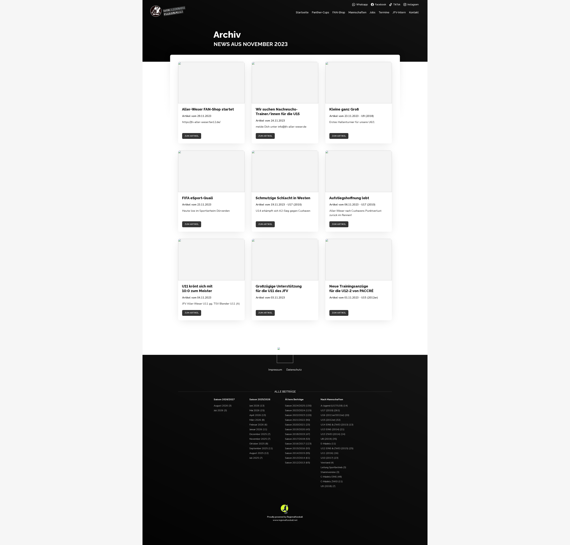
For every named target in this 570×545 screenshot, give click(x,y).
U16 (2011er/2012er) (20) (335, 415)
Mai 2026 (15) (257, 410)
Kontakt (414, 12)
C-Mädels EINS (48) (331, 476)
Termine (384, 12)
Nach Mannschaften (332, 399)
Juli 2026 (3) (220, 410)
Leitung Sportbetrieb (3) (333, 467)
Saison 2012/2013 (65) (297, 462)
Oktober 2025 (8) (258, 443)
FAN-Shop (338, 12)
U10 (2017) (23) (329, 458)
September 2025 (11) (261, 448)
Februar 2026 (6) (258, 424)
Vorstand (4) (327, 462)
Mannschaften (357, 12)
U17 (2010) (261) (330, 410)
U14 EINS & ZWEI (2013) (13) (337, 424)
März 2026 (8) (257, 420)
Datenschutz (294, 369)
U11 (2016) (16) (329, 453)
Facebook (380, 4)
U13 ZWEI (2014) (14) (333, 434)
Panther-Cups (320, 12)
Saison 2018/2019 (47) (297, 434)
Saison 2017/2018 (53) (297, 439)
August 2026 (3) (223, 405)
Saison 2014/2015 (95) (297, 453)
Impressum (275, 369)
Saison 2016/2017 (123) (298, 443)
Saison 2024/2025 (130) (298, 405)
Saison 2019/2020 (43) (297, 429)
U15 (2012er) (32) (331, 420)
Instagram (413, 4)
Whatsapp (362, 4)
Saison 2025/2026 (259, 399)
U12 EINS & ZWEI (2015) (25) (337, 448)
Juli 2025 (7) (256, 458)
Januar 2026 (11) (258, 429)
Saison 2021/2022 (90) (297, 420)
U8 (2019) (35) (329, 439)
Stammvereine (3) (330, 472)
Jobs (372, 12)
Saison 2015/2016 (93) (297, 448)
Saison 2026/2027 (224, 399)
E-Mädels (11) (328, 443)
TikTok (396, 4)
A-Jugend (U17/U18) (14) (334, 405)
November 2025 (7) (259, 439)
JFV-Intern (399, 12)
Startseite (302, 12)
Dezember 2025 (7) (259, 434)
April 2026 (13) (257, 415)
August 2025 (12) (259, 453)
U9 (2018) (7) (328, 486)
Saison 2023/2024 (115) (298, 410)
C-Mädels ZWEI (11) (332, 481)
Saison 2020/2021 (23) (297, 424)
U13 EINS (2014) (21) (332, 429)
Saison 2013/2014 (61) (297, 458)
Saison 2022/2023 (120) (298, 415)
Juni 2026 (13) (257, 405)
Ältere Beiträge (294, 399)
